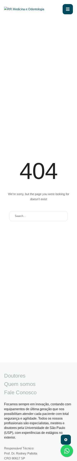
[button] (66, 440)
